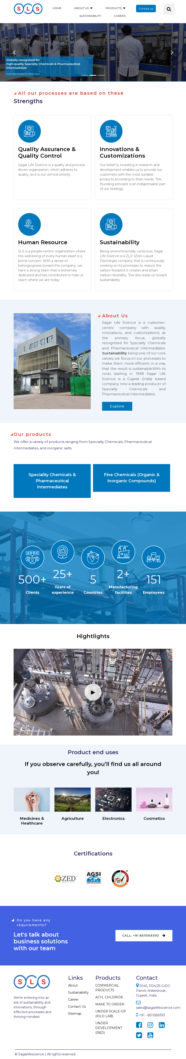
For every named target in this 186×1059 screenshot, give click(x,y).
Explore (117, 406)
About (73, 985)
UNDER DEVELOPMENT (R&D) (108, 1028)
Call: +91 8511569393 (141, 935)
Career (120, 15)
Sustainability (90, 15)
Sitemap (74, 1014)
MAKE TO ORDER (109, 1004)
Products (113, 8)
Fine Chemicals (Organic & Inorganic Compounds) (131, 477)
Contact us (146, 8)
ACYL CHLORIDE (109, 997)
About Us (81, 8)
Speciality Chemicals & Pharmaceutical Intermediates (52, 481)
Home (57, 8)
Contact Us (77, 1006)
